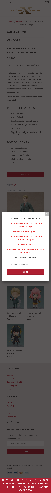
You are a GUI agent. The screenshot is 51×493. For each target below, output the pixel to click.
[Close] (47, 214)
